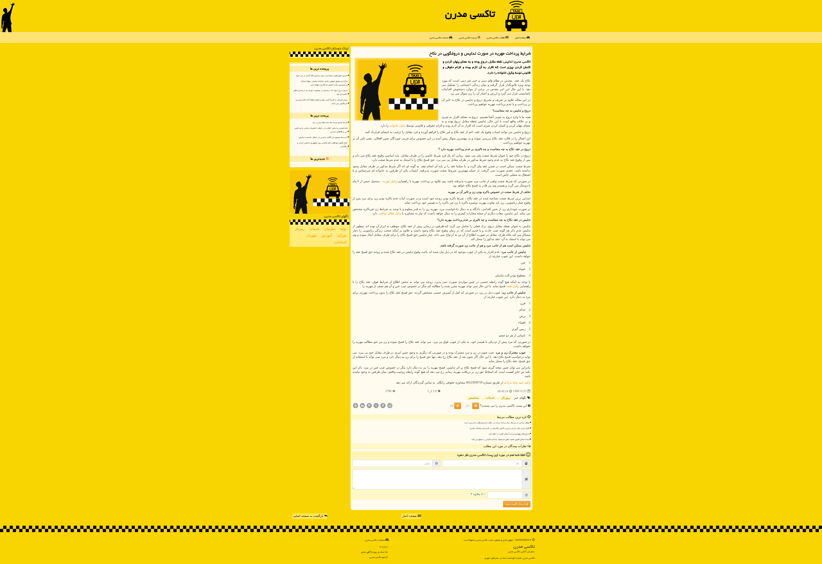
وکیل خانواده (397, 125)
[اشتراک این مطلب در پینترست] (369, 405)
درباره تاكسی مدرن (468, 37)
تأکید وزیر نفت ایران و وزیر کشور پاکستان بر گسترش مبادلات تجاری (500, 428)
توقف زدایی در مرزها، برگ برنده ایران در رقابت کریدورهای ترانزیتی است (497, 423)
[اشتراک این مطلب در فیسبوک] (383, 405)
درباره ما (384, 546)
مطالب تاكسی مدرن (496, 37)
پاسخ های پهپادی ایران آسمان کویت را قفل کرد (509, 434)
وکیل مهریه (390, 181)
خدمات (490, 397)
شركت (341, 235)
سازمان (329, 229)
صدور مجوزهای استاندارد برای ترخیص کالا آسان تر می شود (321, 75)
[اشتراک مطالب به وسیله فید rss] (356, 405)
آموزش (326, 235)
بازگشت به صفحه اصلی (308, 516)
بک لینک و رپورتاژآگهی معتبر (374, 552)
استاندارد (340, 242)
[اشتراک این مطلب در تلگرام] (390, 405)
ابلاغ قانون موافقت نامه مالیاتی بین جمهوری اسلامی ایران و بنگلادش (322, 145)
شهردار (311, 235)
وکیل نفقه (512, 286)
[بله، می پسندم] (475, 406)
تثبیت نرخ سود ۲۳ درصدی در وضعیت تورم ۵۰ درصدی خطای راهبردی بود (320, 92)
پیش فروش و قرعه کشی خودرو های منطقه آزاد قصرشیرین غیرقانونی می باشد (321, 102)
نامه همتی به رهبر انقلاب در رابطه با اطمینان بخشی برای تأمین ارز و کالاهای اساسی (320, 130)
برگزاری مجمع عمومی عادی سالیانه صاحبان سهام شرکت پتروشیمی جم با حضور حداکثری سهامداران (324, 83)
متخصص (473, 397)
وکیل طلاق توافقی (389, 213)
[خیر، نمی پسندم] (457, 406)
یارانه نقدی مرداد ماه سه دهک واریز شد (329, 122)
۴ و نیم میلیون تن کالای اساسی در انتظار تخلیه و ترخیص (322, 137)
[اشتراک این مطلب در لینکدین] (362, 405)
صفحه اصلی (521, 37)
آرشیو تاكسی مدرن (378, 557)
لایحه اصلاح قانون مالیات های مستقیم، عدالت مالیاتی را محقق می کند (500, 439)
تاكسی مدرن (470, 13)
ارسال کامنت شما (515, 504)
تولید (343, 229)
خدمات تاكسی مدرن (439, 37)
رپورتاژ (506, 397)
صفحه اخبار (410, 516)
